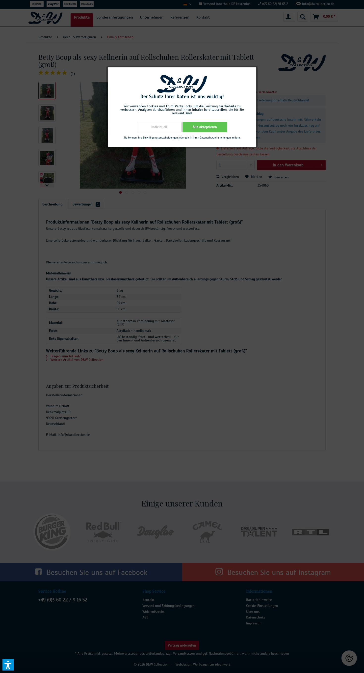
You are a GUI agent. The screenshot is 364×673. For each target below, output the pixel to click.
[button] (8, 665)
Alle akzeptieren (205, 127)
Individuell (159, 127)
